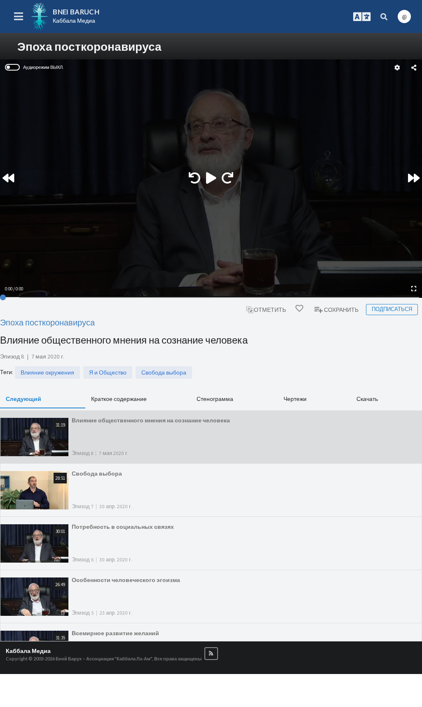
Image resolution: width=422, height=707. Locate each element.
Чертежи (295, 398)
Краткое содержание (119, 398)
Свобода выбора (163, 372)
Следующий (23, 398)
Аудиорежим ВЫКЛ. (43, 67)
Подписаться (392, 309)
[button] (211, 653)
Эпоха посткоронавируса (47, 322)
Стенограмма (215, 398)
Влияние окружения (47, 372)
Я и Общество (108, 372)
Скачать (367, 398)
